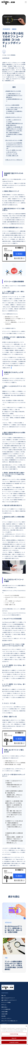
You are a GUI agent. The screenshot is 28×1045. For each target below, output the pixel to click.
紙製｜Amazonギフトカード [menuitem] (8, 998)
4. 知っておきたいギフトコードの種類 (13, 140)
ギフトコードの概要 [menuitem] (5, 1002)
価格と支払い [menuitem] (4, 1007)
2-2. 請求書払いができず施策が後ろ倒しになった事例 (14, 112)
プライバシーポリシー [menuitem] (6, 1018)
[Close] (26, 1026)
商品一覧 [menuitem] (3, 995)
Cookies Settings (14, 1034)
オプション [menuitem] (3, 1004)
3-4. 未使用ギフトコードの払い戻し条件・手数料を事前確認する (14, 131)
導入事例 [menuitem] (3, 1016)
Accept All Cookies (13, 1042)
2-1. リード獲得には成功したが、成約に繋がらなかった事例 (14, 108)
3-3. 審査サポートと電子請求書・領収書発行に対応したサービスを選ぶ (14, 128)
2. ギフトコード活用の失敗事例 (12, 105)
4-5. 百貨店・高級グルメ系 (12, 155)
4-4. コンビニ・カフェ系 (11, 153)
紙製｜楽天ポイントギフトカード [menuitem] (9, 1000)
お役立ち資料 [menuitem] (4, 1014)
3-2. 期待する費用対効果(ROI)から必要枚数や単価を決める (14, 124)
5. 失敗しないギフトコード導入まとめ (13, 159)
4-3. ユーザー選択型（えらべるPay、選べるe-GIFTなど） (13, 151)
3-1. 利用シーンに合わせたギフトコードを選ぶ (13, 120)
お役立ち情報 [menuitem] (4, 1011)
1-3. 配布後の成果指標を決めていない (14, 100)
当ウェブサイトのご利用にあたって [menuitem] (9, 1020)
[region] (14, 1034)
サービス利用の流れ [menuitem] (5, 1009)
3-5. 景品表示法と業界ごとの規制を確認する (14, 135)
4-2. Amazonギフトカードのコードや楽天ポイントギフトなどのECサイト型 (14, 146)
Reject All (14, 1038)
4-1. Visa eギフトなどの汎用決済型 (14, 143)
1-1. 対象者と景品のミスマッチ (13, 93)
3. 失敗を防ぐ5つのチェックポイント (13, 117)
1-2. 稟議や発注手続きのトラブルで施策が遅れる (14, 96)
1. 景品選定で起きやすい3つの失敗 (13, 91)
